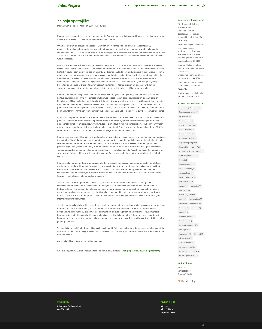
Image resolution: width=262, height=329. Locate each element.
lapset (183, 160)
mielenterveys (186, 181)
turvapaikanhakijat (188, 225)
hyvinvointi (185, 116)
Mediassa (182, 6)
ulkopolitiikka (185, 238)
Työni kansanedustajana (146, 6)
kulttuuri (197, 151)
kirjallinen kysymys (188, 142)
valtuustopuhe (186, 242)
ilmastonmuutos (187, 125)
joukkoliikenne (186, 129)
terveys (196, 208)
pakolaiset (184, 190)
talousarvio (195, 203)
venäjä (183, 251)
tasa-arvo (184, 208)
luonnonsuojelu (187, 164)
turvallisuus (185, 221)
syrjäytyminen (195, 199)
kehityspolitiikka (186, 134)
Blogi (164, 6)
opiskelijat (196, 186)
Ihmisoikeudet (186, 121)
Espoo (197, 108)
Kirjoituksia (100, 25)
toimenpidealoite (187, 216)
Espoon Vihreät (185, 274)
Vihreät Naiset (184, 271)
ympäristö (192, 255)
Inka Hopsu (72, 25)
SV (198, 6)
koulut (195, 147)
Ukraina (198, 234)
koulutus (184, 151)
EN (192, 6)
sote (182, 199)
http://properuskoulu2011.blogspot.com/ (140, 250)
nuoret (183, 186)
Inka (127, 6)
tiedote (183, 212)
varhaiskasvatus (187, 247)
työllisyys (184, 229)
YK (181, 255)
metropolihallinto (187, 177)
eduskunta (185, 108)
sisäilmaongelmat (187, 194)
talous (183, 203)
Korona (183, 147)
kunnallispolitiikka (188, 155)
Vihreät (194, 251)
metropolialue (186, 173)
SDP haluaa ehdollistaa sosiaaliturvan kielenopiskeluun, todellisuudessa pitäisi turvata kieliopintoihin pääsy (191, 30)
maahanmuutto (187, 169)
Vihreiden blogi (188, 281)
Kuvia (172, 6)
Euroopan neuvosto (188, 112)
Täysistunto (185, 234)
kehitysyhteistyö (187, 138)
